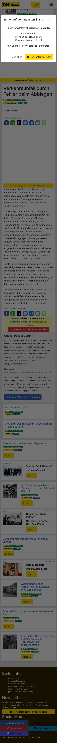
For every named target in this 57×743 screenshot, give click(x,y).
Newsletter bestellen (40, 56)
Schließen (16, 56)
